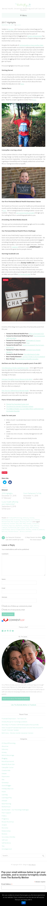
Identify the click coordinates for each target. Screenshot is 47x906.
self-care (4, 531)
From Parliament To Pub (32, 493)
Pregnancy (5, 819)
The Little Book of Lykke (31, 354)
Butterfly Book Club (8, 764)
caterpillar (35, 523)
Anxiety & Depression (34, 36)
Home (4, 792)
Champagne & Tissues (33, 340)
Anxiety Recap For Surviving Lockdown (14, 722)
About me (5, 746)
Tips (3, 846)
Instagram (15, 247)
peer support (21, 527)
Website (4, 597)
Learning (4, 795)
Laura (19, 25)
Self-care (29, 521)
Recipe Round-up (8, 822)
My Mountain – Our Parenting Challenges (15, 810)
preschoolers (6, 529)
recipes (4, 825)
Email (3, 588)
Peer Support (15, 521)
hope (31, 525)
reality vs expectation (18, 529)
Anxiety (31, 518)
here (22, 84)
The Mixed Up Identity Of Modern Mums (19, 406)
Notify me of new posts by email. (14, 610)
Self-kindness (6, 843)
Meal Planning (6, 804)
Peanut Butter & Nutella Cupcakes (27, 359)
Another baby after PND (18, 523)
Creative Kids (6, 770)
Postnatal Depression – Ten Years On (14, 719)
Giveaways (17, 520)
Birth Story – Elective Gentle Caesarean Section (18, 733)
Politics (4, 816)
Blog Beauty (32, 864)
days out (12, 525)
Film (3, 780)
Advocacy (26, 518)
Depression (6, 776)
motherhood (12, 527)
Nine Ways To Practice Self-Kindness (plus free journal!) (20, 725)
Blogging (4, 758)
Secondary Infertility (8, 837)
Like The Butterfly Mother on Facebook (23, 705)
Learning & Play (7, 798)
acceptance (5, 523)
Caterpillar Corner (8, 767)
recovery (28, 529)
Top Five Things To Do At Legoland (33, 357)
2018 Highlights (7, 493)
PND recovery (34, 527)
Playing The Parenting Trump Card (17, 404)
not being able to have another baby (31, 45)
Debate (4, 773)
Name (4, 579)
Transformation (13, 531)
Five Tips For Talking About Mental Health (15, 391)
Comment (5, 554)
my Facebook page (24, 274)
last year (11, 29)
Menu (24, 15)
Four (28, 343)
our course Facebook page (25, 213)
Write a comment (26, 531)
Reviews (4, 834)
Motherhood (6, 521)
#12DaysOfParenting (15, 518)
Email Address (6, 884)
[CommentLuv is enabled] (13, 621)
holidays (26, 525)
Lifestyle (37, 520)
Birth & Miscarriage (8, 755)
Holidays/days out (27, 520)
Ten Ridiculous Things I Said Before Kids (15, 368)
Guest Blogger (6, 786)
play (27, 527)
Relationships (6, 831)
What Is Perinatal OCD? (36, 334)
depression (19, 525)
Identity (36, 525)
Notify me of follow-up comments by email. (18, 606)
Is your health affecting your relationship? (10, 503)
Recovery (23, 521)
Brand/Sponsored (7, 520)
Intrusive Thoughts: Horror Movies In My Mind (17, 379)
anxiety (28, 523)
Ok (23, 903)
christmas (5, 525)
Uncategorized (7, 849)
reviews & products (38, 529)
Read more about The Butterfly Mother (16, 699)
